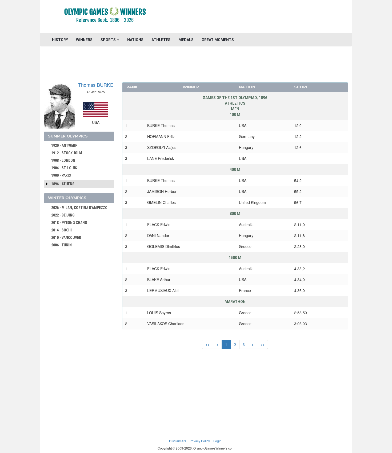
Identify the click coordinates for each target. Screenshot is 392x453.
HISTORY (60, 40)
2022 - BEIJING (63, 215)
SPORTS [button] (109, 40)
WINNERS (84, 40)
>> (262, 344)
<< (207, 344)
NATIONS (135, 40)
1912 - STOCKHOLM (66, 153)
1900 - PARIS (61, 175)
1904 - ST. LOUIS (64, 168)
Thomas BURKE (95, 84)
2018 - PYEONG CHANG (69, 222)
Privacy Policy (200, 441)
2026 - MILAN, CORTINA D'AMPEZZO (79, 208)
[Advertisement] (261, 17)
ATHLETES (160, 40)
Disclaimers (177, 441)
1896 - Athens (62, 184)
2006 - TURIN (61, 245)
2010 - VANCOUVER (66, 237)
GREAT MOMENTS (218, 40)
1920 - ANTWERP (64, 145)
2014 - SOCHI (61, 230)
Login (217, 441)
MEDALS (186, 40)
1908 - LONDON (63, 160)
